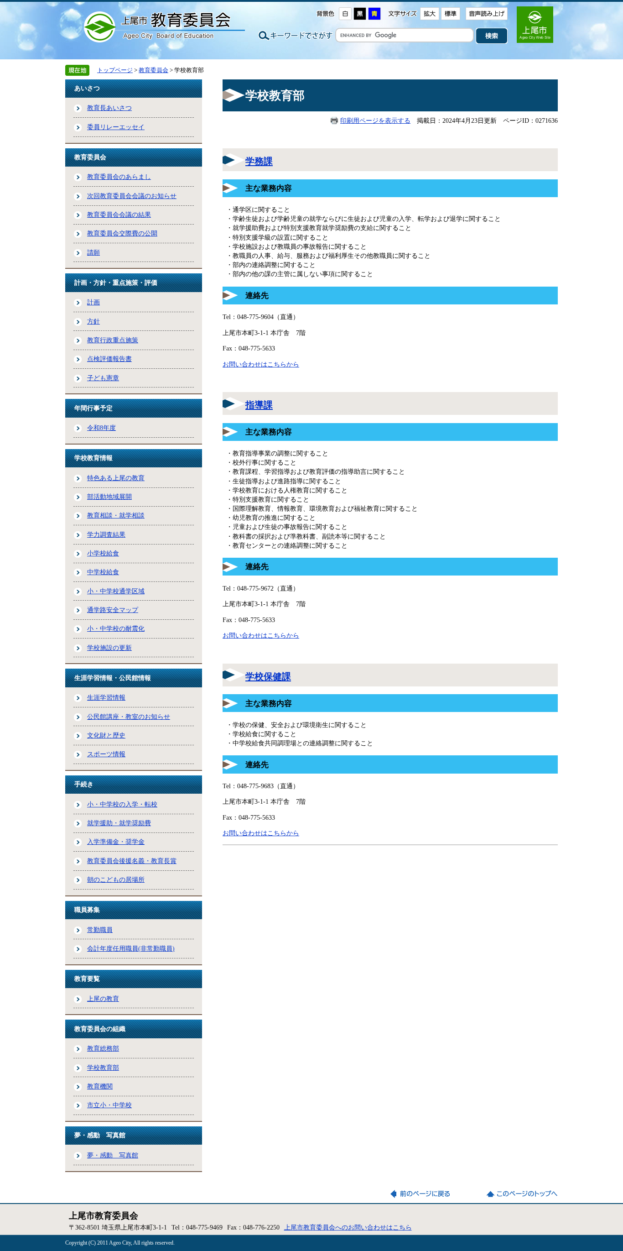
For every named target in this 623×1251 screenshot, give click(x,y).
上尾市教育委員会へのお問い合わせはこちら (348, 1227)
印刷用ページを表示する (375, 120)
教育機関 (100, 1086)
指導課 (259, 405)
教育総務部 (103, 1048)
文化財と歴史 (106, 735)
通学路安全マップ (112, 609)
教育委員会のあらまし (119, 176)
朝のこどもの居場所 (116, 879)
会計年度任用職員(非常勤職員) (131, 948)
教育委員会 (153, 70)
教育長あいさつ (109, 107)
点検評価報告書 (109, 358)
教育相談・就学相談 (116, 515)
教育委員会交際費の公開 (122, 233)
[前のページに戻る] (426, 1194)
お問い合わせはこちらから (261, 364)
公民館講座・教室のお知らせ (128, 716)
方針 (93, 321)
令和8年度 (101, 427)
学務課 (259, 161)
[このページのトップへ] (522, 1194)
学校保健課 (268, 676)
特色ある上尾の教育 (116, 478)
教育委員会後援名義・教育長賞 (132, 860)
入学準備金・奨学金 (116, 841)
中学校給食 (103, 572)
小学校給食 (103, 553)
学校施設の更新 (109, 647)
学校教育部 (103, 1067)
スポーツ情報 (106, 754)
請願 (93, 252)
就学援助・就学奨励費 (119, 823)
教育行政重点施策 (112, 340)
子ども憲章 (103, 378)
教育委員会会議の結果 (119, 214)
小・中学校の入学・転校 (122, 804)
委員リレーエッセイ (116, 127)
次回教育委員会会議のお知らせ (132, 195)
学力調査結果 (106, 534)
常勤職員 (100, 929)
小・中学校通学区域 (116, 591)
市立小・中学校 (109, 1105)
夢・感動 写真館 (112, 1155)
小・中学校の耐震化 (116, 628)
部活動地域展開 (109, 496)
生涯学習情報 (106, 697)
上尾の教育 (103, 998)
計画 (93, 302)
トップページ (115, 70)
